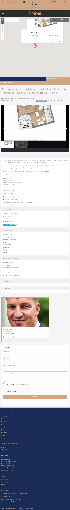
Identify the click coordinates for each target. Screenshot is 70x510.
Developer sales (5, 459)
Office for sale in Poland (7, 465)
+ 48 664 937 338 (18, 2)
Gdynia (4, 435)
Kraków (5, 421)
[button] (39, 49)
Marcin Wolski (8, 329)
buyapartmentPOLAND (10, 502)
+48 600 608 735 (8, 496)
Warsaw (5, 416)
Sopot (4, 438)
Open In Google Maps (9, 224)
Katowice (5, 430)
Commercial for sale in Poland (9, 468)
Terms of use (4, 449)
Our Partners (4, 479)
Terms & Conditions (21, 384)
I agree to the (17, 384)
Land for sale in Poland (7, 470)
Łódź (4, 424)
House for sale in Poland (7, 463)
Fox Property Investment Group (9, 482)
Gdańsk (5, 432)
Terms (4, 381)
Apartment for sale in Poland (8, 461)
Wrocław (5, 419)
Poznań (5, 427)
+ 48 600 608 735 (8, 2)
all (15, 98)
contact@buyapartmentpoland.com (35, 2)
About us (3, 447)
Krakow (6, 98)
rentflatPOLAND (5, 484)
